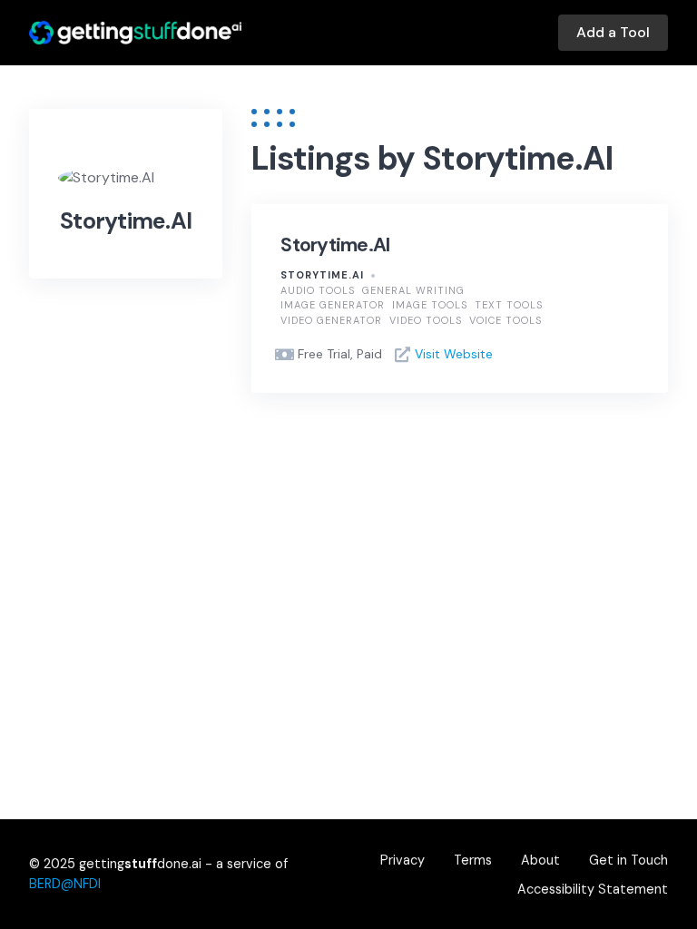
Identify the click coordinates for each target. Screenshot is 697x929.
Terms (473, 860)
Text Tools (509, 304)
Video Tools (425, 320)
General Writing (413, 290)
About (540, 860)
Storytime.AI (334, 245)
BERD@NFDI (65, 883)
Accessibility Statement (592, 889)
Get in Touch (628, 860)
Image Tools (429, 304)
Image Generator (332, 304)
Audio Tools (317, 290)
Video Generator (331, 320)
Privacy (402, 860)
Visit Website (454, 354)
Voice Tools (505, 320)
